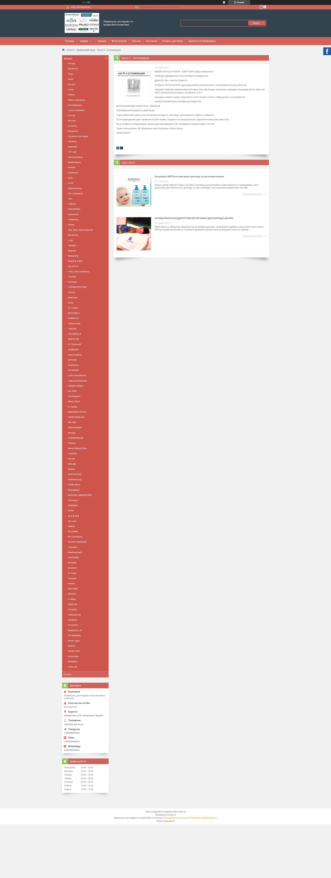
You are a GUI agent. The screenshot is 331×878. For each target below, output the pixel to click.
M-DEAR (72, 562)
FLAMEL (72, 599)
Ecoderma (73, 625)
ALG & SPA (73, 516)
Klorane (72, 120)
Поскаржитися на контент (176, 818)
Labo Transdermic (77, 375)
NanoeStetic (74, 209)
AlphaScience (75, 188)
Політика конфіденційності (204, 818)
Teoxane (72, 578)
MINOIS (72, 646)
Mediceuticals (75, 552)
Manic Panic (74, 401)
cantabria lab (74, 614)
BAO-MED (73, 588)
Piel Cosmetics (75, 157)
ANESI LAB (73, 339)
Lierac (71, 89)
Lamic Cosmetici (76, 110)
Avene (71, 94)
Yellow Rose (74, 323)
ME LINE (72, 422)
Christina (72, 141)
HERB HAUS (74, 484)
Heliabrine (73, 219)
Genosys (72, 282)
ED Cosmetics (75, 536)
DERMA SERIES (75, 386)
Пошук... (257, 23)
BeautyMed (73, 490)
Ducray (71, 115)
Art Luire (72, 521)
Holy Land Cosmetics (78, 271)
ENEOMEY (73, 505)
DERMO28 (73, 349)
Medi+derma (74, 162)
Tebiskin (72, 245)
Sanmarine (73, 214)
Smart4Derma (75, 105)
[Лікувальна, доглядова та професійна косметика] (82, 23)
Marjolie (72, 250)
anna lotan (73, 656)
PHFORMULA (74, 334)
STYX (70, 183)
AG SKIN (72, 391)
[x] (121, 148)
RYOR (71, 510)
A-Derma (72, 126)
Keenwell (72, 146)
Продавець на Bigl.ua (165, 815)
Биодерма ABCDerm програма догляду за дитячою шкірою (189, 176)
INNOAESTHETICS (77, 412)
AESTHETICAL (75, 474)
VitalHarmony (74, 479)
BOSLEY (72, 594)
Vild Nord (72, 500)
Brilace (71, 469)
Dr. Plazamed (74, 344)
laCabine (72, 620)
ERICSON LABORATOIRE (80, 495)
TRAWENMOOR (75, 438)
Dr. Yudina (73, 308)
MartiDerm (73, 131)
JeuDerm (72, 547)
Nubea (71, 583)
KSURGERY (73, 370)
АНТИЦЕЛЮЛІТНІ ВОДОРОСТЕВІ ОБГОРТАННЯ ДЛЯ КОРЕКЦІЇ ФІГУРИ (194, 218)
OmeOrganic (74, 396)
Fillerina (72, 443)
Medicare (72, 297)
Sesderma (73, 172)
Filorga (71, 63)
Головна (69, 41)
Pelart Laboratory (76, 100)
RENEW (72, 167)
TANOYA (72, 328)
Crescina (72, 453)
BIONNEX (72, 661)
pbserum (72, 568)
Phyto (71, 74)
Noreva (71, 84)
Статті (70, 50)
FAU (70, 198)
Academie (73, 365)
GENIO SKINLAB (76, 417)
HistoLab (72, 666)
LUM (70, 240)
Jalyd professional (77, 380)
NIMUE (71, 526)
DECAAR (72, 609)
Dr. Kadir (72, 573)
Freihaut (72, 204)
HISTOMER (73, 557)
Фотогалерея (119, 41)
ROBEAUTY (73, 318)
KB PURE (72, 360)
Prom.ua (182, 811)
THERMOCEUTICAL (77, 287)
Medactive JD (75, 630)
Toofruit (72, 276)
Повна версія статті (253, 194)
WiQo (71, 302)
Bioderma (73, 68)
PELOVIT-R (73, 266)
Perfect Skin (74, 651)
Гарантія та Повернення (201, 41)
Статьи (67, 674)
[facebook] (117, 148)
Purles (71, 224)
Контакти (151, 41)
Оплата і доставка (172, 41)
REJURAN (73, 531)
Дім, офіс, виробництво (80, 230)
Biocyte (72, 433)
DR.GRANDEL (75, 635)
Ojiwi (70, 178)
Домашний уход (86, 50)
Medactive (73, 256)
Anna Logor (74, 640)
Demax (71, 292)
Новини (102, 41)
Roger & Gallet (75, 261)
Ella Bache (73, 235)
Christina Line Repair (78, 136)
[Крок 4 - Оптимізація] (133, 84)
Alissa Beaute (75, 427)
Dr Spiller (72, 406)
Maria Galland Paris (77, 448)
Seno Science (75, 354)
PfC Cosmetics (75, 193)
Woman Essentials (77, 542)
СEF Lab (72, 152)
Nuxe (70, 79)
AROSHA (72, 604)
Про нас (136, 41)
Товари (83, 41)
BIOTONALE (74, 313)
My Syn (71, 458)
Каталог (68, 58)
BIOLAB (72, 464)
